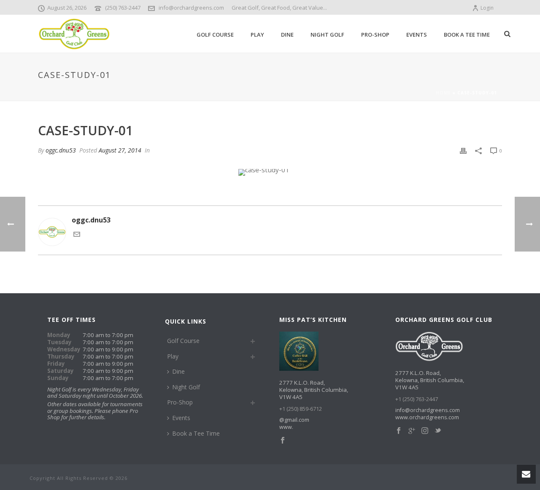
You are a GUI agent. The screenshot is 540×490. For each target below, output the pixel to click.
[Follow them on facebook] (282, 440)
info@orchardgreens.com (191, 7)
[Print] (463, 150)
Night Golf (327, 34)
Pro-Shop (375, 34)
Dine (287, 34)
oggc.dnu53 (61, 150)
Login (487, 7)
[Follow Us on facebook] (398, 431)
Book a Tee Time (467, 34)
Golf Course (215, 34)
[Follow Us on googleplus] (411, 431)
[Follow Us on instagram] (424, 431)
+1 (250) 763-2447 (416, 399)
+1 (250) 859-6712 (300, 408)
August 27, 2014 (120, 150)
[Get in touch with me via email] (76, 235)
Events (416, 34)
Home (443, 93)
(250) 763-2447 (122, 7)
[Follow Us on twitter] (438, 431)
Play (257, 34)
